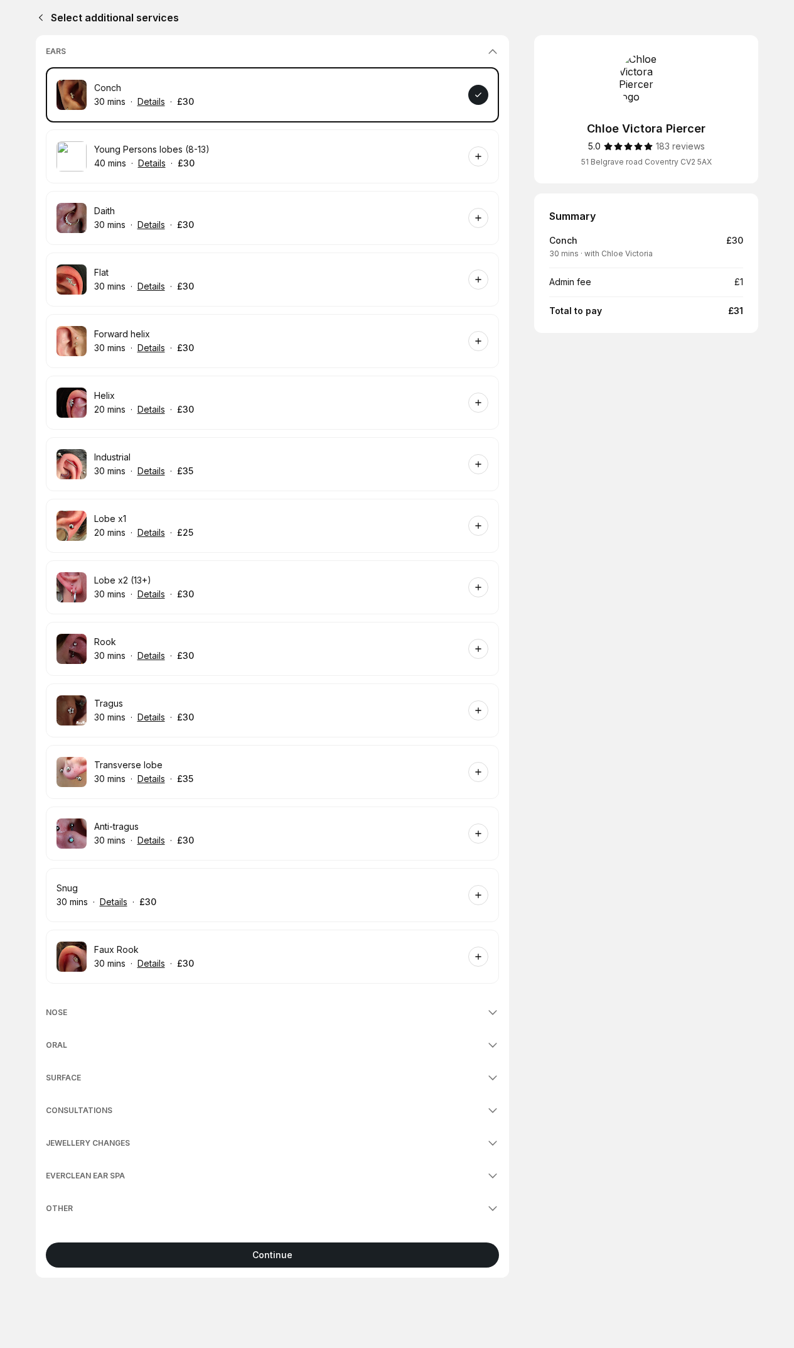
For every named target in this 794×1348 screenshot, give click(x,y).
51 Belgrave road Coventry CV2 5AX (646, 161)
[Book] (478, 95)
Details (151, 101)
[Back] (38, 18)
